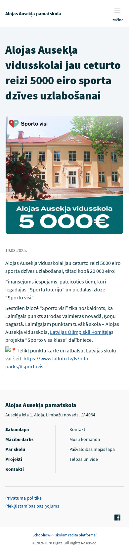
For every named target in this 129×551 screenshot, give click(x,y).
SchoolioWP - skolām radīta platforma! (64, 534)
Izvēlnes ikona (117, 11)
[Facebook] (116, 517)
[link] (80, 332)
